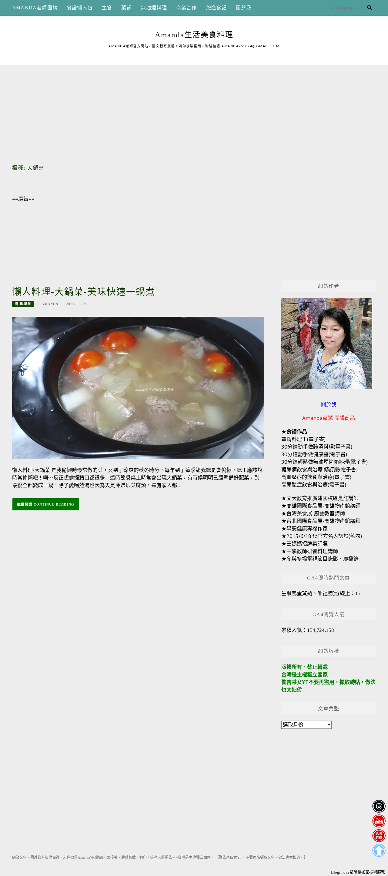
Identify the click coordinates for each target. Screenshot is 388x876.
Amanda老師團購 (35, 7)
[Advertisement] (194, 107)
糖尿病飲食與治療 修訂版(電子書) (319, 469)
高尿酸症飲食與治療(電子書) (313, 484)
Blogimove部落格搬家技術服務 (358, 872)
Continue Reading (54, 504)
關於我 (244, 7)
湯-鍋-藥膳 (23, 304)
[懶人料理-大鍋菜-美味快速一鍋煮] (138, 387)
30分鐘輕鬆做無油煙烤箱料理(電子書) (324, 461)
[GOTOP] (378, 850)
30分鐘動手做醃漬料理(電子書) (316, 446)
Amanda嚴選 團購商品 (328, 417)
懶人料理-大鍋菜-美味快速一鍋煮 (83, 292)
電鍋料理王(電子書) (303, 439)
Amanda (50, 304)
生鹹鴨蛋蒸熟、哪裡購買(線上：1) (320, 593)
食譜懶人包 (80, 7)
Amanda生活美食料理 (194, 35)
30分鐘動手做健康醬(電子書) (314, 454)
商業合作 (186, 7)
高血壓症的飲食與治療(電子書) (316, 476)
